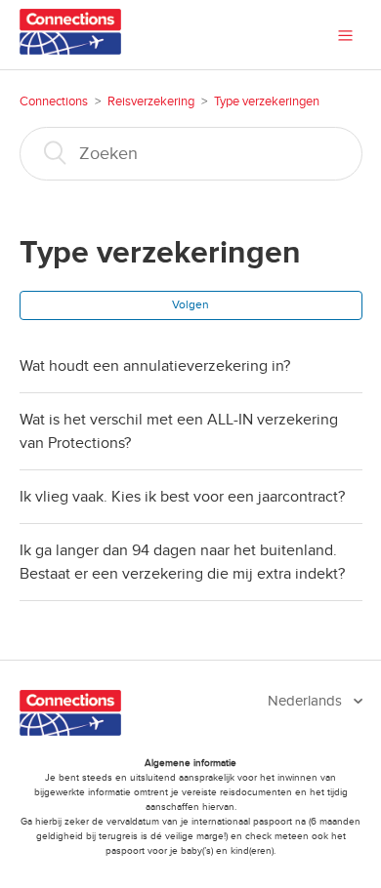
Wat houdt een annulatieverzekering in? (155, 366)
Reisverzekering (150, 101)
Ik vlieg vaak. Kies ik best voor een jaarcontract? (182, 496)
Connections (54, 101)
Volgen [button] (190, 305)
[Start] (71, 50)
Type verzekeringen (266, 101)
